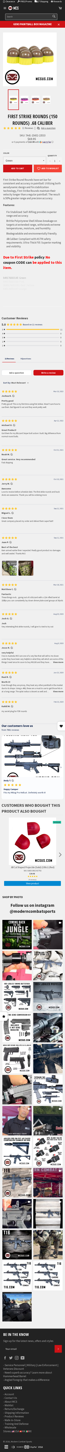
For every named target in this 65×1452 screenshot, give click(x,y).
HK (23, 1431)
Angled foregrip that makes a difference (27, 1380)
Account (9, 1394)
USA (16, 1431)
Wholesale (10, 1427)
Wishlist (9, 1405)
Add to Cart (17, 168)
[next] (60, 855)
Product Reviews (14, 1416)
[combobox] (31, 17)
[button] (32, 142)
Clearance (10, 1)
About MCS (11, 1401)
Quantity (52, 155)
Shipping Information (17, 1413)
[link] (17, 934)
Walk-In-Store (13, 1420)
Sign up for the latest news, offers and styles (28, 1341)
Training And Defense (17, 1424)
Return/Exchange (14, 1409)
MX (30, 1431)
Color (6, 153)
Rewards (57, 1)
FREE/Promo (26, 1)
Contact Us (11, 1398)
